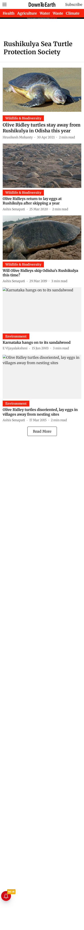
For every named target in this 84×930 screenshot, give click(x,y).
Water (45, 13)
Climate (73, 13)
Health (9, 13)
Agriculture (27, 13)
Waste (58, 13)
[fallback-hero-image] (42, 90)
